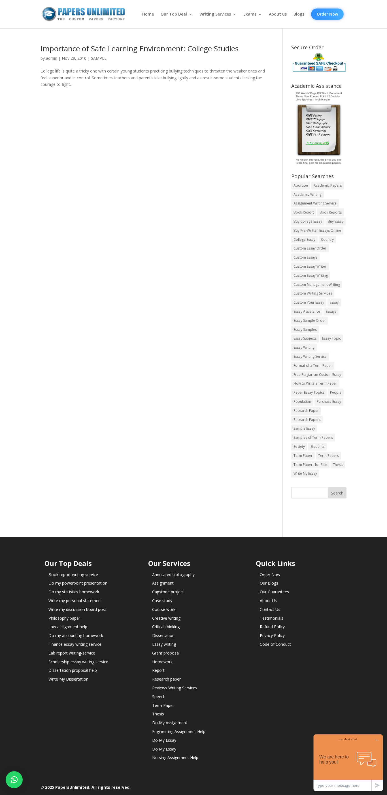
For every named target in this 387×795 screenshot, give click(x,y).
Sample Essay (304, 428)
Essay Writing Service (310, 356)
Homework (162, 661)
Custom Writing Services (313, 293)
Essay (334, 302)
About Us (268, 600)
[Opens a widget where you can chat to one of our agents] (348, 762)
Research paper (166, 679)
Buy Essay (335, 221)
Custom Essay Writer (310, 266)
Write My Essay (305, 473)
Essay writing (164, 644)
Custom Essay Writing (311, 275)
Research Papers (307, 419)
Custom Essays (305, 257)
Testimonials (271, 618)
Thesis (338, 464)
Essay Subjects (305, 338)
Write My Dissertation (68, 679)
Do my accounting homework (75, 635)
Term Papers (328, 455)
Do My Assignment (169, 722)
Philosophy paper (64, 618)
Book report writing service (73, 574)
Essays (331, 311)
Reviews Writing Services (174, 687)
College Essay (304, 239)
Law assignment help (67, 626)
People (335, 392)
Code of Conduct (275, 644)
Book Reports (331, 212)
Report (158, 670)
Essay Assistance (307, 311)
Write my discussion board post (77, 609)
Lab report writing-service (71, 653)
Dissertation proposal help (72, 670)
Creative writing (166, 618)
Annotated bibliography (173, 574)
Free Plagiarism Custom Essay (317, 374)
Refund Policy (272, 626)
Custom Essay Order (310, 248)
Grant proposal (166, 653)
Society (299, 446)
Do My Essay (164, 740)
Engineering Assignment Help (178, 731)
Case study (162, 600)
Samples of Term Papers (313, 437)
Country (327, 239)
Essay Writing (304, 347)
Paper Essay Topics (309, 392)
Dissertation (163, 635)
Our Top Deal (174, 14)
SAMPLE (99, 58)
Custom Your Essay (309, 302)
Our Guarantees (274, 591)
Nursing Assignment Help (175, 757)
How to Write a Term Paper (315, 383)
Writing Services (215, 14)
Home (148, 14)
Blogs (299, 14)
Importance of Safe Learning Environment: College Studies (140, 48)
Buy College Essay (308, 221)
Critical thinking (166, 626)
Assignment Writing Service (315, 203)
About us (278, 14)
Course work (163, 609)
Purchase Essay (329, 401)
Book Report (304, 212)
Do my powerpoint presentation (77, 583)
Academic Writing (308, 194)
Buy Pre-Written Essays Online (317, 230)
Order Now (327, 14)
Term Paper (303, 455)
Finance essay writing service (74, 644)
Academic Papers (328, 185)
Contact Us (270, 609)
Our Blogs (269, 583)
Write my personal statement (75, 600)
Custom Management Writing (317, 284)
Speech (158, 696)
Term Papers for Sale (310, 464)
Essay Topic (331, 338)
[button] (14, 779)
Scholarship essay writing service (78, 661)
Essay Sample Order (310, 320)
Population (302, 401)
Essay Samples (305, 329)
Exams (249, 14)
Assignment (163, 583)
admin (51, 58)
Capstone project (168, 591)
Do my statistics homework (73, 591)
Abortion (301, 185)
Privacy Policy (272, 635)
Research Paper (306, 410)
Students (317, 446)
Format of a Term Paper (313, 365)
